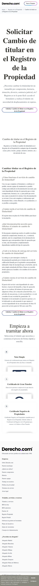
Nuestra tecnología (7, 466)
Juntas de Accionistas (8, 527)
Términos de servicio (8, 488)
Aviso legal (5, 491)
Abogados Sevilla (7, 553)
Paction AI (5, 511)
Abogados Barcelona (8, 544)
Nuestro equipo (6, 478)
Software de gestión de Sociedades (12, 520)
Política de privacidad (8, 485)
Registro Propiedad (7, 514)
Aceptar (33, 577)
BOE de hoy (5, 505)
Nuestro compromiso (8, 472)
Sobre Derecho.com (7, 463)
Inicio (3, 9)
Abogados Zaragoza (7, 559)
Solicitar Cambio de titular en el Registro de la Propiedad (19, 109)
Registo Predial (6, 517)
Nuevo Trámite (30, 3)
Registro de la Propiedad (15, 9)
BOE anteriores (6, 508)
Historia (4, 475)
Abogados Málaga (7, 550)
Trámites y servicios (7, 501)
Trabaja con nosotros (8, 482)
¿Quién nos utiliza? (7, 469)
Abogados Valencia (7, 547)
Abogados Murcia (7, 566)
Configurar (33, 581)
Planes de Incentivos (8, 524)
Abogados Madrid (7, 540)
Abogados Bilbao (7, 556)
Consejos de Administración (10, 530)
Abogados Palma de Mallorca (10, 563)
